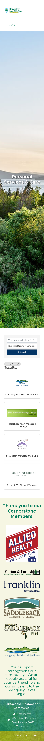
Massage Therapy (12, 364)
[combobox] (22, 346)
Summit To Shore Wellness (22, 485)
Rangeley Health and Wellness (22, 394)
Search (23, 352)
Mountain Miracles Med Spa (22, 456)
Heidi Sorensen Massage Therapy (22, 425)
